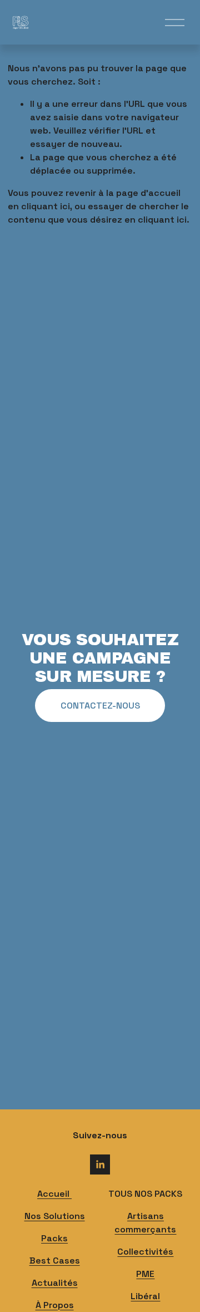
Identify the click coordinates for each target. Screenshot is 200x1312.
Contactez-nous (100, 705)
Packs (54, 1238)
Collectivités (145, 1251)
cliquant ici (45, 206)
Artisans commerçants (145, 1222)
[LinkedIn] (100, 1164)
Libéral (145, 1296)
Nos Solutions (54, 1216)
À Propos (55, 1305)
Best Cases (54, 1260)
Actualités (55, 1283)
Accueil (54, 1194)
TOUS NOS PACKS (145, 1194)
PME (145, 1274)
